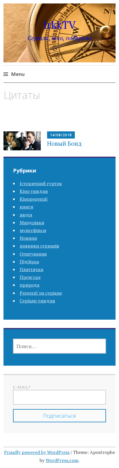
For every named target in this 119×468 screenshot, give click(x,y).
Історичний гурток (41, 183)
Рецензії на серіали (41, 293)
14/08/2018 (61, 135)
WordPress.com (62, 460)
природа (29, 285)
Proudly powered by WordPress (37, 452)
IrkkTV (59, 25)
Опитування (33, 254)
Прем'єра (30, 277)
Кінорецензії (34, 199)
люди (26, 215)
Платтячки (31, 269)
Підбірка (29, 261)
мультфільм (33, 230)
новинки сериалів (39, 246)
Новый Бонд (64, 143)
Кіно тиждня (34, 191)
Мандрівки (32, 222)
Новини (28, 238)
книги (26, 207)
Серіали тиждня (37, 301)
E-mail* (22, 387)
